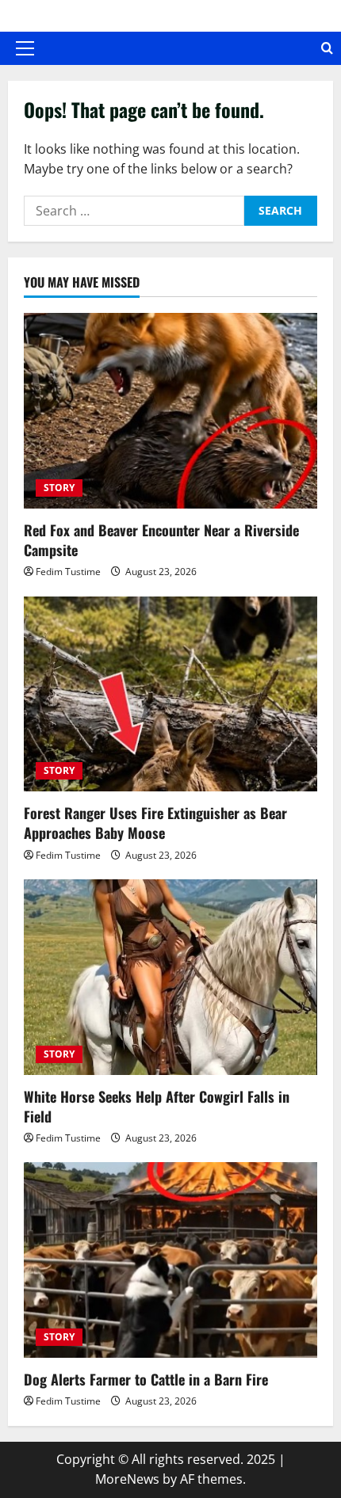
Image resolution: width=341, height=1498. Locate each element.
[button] (25, 48)
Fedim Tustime (68, 571)
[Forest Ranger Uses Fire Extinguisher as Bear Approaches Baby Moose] (170, 694)
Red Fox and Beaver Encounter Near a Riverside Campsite (161, 540)
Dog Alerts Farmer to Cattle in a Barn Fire (146, 1379)
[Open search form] (327, 48)
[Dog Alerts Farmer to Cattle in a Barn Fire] (170, 1260)
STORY (59, 487)
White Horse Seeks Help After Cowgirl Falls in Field (156, 1106)
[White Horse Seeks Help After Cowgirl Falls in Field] (170, 977)
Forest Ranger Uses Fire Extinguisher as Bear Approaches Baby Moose (155, 822)
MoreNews (127, 1479)
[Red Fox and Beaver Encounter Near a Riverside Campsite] (170, 411)
